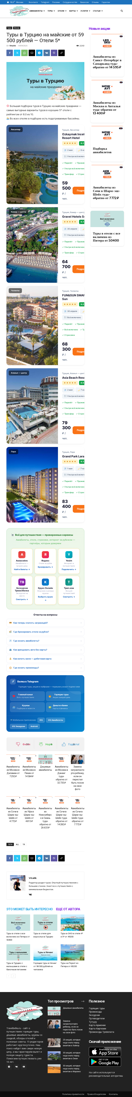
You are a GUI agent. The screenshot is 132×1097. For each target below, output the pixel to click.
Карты (72, 11)
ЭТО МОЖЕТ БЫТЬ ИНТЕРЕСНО (29, 909)
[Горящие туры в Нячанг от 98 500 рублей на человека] (45, 952)
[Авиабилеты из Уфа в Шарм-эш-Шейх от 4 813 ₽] (29, 801)
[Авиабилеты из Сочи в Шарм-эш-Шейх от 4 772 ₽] (13, 801)
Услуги (84, 11)
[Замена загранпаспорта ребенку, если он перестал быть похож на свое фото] (78, 759)
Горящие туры (97, 1008)
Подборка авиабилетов (102, 150)
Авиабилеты (35, 11)
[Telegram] (39, 53)
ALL (17, 844)
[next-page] (14, 976)
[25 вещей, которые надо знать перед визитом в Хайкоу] (54, 1042)
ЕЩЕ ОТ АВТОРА (68, 909)
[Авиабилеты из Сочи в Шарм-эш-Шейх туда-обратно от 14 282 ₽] (61, 801)
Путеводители (97, 1018)
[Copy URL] (61, 53)
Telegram (45, 2)
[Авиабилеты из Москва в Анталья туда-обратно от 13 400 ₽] (107, 88)
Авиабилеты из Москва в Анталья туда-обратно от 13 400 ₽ (106, 108)
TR (24, 844)
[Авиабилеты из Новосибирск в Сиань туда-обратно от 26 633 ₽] (45, 801)
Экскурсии (94, 1015)
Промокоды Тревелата (101, 1031)
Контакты (113, 1094)
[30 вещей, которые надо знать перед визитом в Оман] (54, 1055)
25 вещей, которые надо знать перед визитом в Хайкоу (71, 1043)
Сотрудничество (70, 2)
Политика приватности (73, 1094)
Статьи (96, 11)
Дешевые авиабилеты (73, 1008)
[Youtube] (23, 1066)
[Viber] (54, 53)
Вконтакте (33, 2)
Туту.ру (93, 1021)
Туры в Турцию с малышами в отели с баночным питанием (16, 966)
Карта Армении (97, 1025)
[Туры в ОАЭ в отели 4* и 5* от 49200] (72, 922)
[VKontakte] (31, 895)
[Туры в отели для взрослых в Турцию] (45, 922)
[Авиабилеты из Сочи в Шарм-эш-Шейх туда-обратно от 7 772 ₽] (78, 801)
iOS (41, 720)
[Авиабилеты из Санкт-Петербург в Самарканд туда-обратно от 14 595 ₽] (107, 42)
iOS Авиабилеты (55, 720)
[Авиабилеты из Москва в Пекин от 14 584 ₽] (29, 759)
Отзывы (95, 2)
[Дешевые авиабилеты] (45, 759)
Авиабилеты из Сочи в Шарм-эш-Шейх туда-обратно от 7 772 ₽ (106, 192)
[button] (122, 11)
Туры (50, 11)
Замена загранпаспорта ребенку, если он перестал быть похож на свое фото (73, 1027)
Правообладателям (96, 1094)
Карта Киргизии (97, 1028)
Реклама (56, 2)
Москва (16, 28)
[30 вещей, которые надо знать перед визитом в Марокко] (54, 1068)
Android (34, 726)
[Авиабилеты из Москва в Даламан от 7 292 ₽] (13, 759)
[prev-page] (8, 976)
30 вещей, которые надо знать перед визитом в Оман (71, 1056)
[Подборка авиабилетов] (107, 134)
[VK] (46, 53)
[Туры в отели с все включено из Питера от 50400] (18, 922)
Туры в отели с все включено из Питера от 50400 (18, 936)
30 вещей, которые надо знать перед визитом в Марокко (72, 1069)
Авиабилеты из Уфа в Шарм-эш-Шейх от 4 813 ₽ (29, 814)
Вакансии (84, 2)
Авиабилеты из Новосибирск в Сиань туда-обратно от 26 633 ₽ (45, 818)
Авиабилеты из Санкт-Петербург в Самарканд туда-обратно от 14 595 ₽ (107, 62)
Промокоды (95, 1011)
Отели (61, 11)
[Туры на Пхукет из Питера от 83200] (72, 952)
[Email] (32, 53)
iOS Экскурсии (18, 726)
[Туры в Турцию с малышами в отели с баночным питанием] (18, 952)
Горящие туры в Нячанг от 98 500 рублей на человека (45, 966)
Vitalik (12, 45)
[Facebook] (9, 53)
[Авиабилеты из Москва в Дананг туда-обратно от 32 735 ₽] (61, 759)
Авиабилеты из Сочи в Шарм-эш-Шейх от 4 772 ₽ (13, 814)
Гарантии (106, 2)
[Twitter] (17, 53)
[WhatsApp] (24, 53)
